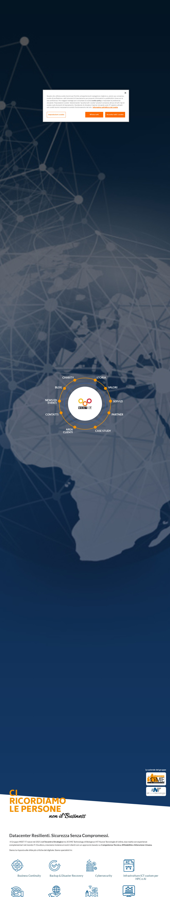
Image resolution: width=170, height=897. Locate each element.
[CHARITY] (81, 383)
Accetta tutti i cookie (115, 114)
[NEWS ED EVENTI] (66, 405)
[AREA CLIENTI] (81, 431)
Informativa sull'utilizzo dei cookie (105, 107)
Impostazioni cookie (56, 114)
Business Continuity (29, 875)
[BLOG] (71, 391)
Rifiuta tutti (94, 114)
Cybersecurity (103, 875)
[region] (86, 106)
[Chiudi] (125, 93)
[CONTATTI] (67, 415)
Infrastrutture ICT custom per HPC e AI (140, 877)
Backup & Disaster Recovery (66, 875)
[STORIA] (102, 383)
